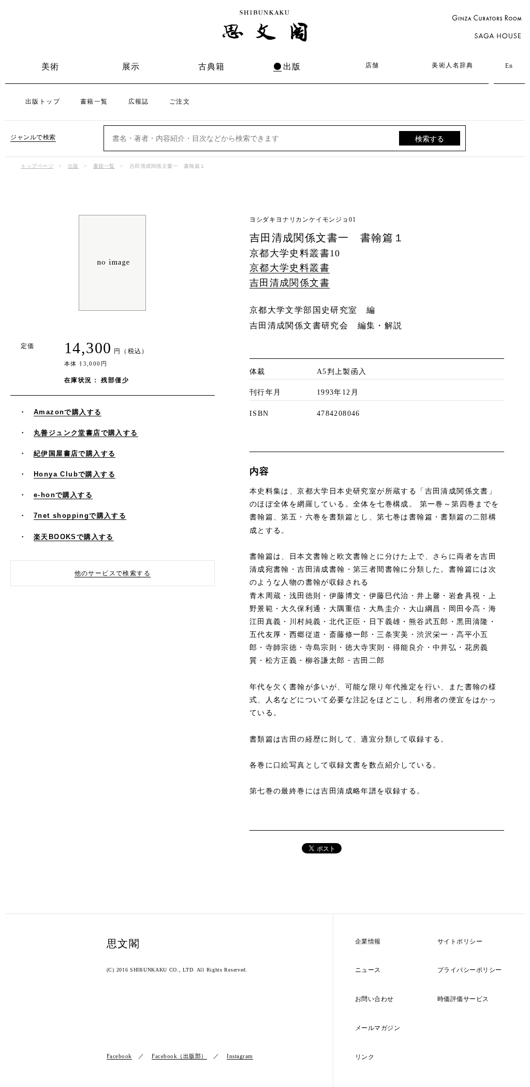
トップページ (37, 166)
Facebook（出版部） (179, 1056)
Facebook (119, 1056)
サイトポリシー (460, 941)
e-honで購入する (63, 495)
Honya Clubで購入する (74, 474)
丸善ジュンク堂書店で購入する (86, 433)
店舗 (372, 65)
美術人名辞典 (452, 65)
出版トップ (42, 101)
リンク (365, 1057)
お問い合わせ (374, 999)
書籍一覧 (94, 101)
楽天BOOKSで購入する (74, 537)
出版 (292, 66)
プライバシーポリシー (469, 970)
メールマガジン (378, 1028)
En (509, 65)
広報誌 (138, 101)
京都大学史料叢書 (289, 268)
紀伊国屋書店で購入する (74, 453)
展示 (131, 66)
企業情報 (368, 941)
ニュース (368, 970)
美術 (50, 66)
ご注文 (179, 101)
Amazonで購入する (67, 412)
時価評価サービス (463, 999)
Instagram (240, 1056)
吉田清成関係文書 (289, 283)
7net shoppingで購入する (80, 515)
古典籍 (211, 66)
